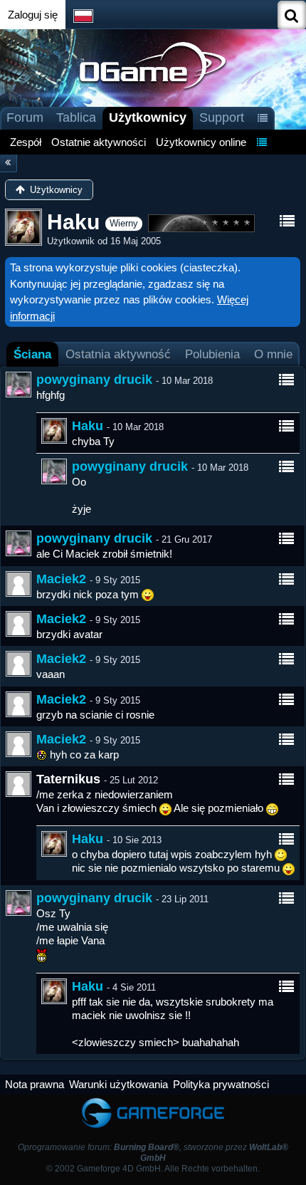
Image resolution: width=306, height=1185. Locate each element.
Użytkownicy (147, 117)
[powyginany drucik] (18, 384)
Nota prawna (34, 1084)
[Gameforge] (153, 1101)
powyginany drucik (94, 379)
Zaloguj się (33, 15)
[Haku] (54, 431)
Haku (87, 426)
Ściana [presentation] (32, 354)
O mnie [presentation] (273, 354)
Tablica (76, 117)
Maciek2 (61, 579)
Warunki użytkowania (118, 1084)
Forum (24, 117)
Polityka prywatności (221, 1084)
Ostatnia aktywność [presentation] (118, 354)
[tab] (32, 354)
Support (221, 117)
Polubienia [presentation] (212, 354)
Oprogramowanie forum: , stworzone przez (153, 1152)
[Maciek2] (18, 584)
